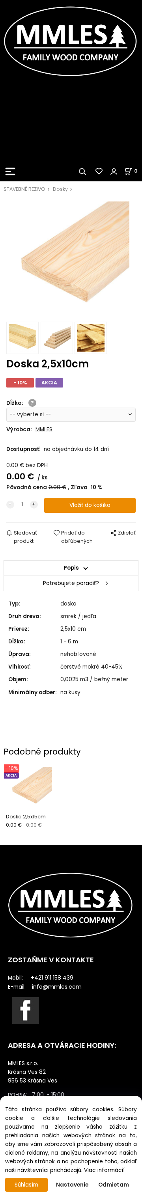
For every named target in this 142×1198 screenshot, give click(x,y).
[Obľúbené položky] (99, 171)
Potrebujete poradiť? (71, 583)
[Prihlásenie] (114, 171)
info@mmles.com (57, 987)
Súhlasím (26, 1185)
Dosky (60, 189)
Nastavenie (72, 1185)
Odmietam (113, 1185)
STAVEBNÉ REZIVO (24, 189)
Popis (71, 568)
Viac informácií (104, 1170)
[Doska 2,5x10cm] (71, 259)
